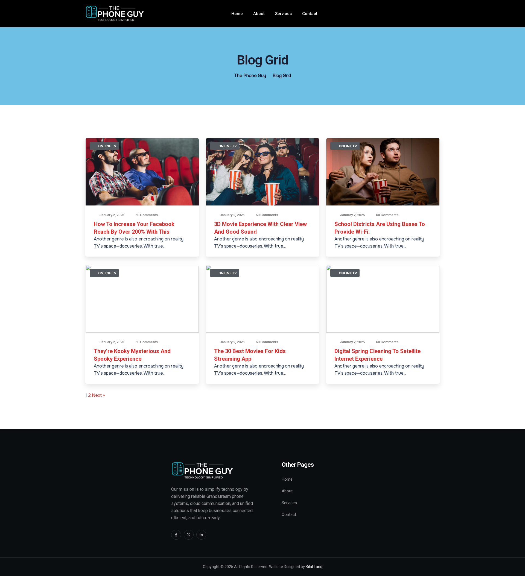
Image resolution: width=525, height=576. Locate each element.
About (259, 13)
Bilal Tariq (314, 567)
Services (283, 13)
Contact (309, 13)
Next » (98, 395)
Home (237, 13)
